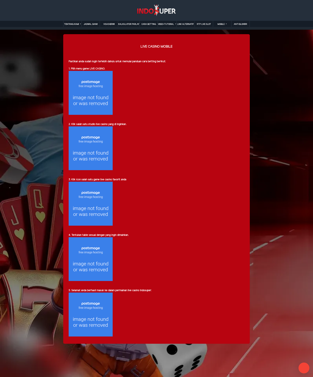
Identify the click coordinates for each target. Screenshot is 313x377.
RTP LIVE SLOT (204, 24)
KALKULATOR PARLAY (128, 24)
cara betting (148, 24)
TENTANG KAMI (71, 24)
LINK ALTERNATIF (185, 24)
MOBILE (221, 24)
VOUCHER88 (109, 24)
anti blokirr (240, 24)
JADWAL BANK (91, 24)
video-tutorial (166, 24)
